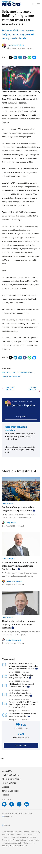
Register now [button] (21, 745)
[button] (33, 4)
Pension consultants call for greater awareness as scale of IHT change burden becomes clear (23, 666)
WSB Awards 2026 (21, 737)
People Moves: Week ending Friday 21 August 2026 (21, 676)
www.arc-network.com (18, 845)
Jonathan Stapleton (16, 45)
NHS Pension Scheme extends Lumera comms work (22, 685)
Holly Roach (11, 523)
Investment (6, 372)
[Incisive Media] (6, 825)
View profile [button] (21, 416)
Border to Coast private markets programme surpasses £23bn (18, 509)
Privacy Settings (9, 782)
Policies (5, 794)
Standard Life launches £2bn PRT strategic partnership (23, 715)
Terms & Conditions (10, 790)
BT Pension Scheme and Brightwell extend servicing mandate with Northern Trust (20, 436)
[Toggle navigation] (37, 4)
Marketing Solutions (10, 774)
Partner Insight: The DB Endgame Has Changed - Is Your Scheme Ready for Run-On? (23, 705)
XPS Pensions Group (25, 372)
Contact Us (7, 770)
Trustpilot (2, 758)
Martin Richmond (13, 640)
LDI (13, 372)
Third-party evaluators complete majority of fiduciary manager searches (18, 624)
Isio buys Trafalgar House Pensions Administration (20, 694)
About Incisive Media (11, 778)
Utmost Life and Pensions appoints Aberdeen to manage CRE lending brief (20, 450)
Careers (5, 786)
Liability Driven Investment (11, 376)
